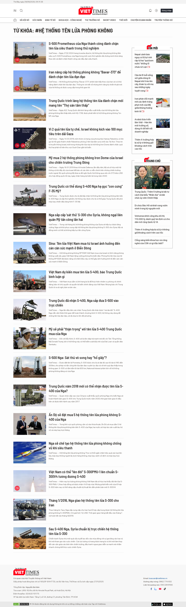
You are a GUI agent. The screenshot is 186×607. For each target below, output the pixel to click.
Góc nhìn (37, 20)
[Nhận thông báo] (150, 10)
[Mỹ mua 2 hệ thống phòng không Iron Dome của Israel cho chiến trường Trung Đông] (29, 167)
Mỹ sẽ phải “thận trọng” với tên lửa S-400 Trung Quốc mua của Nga (85, 331)
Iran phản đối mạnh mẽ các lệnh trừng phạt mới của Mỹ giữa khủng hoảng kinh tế (144, 105)
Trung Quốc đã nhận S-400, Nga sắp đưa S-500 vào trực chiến (84, 302)
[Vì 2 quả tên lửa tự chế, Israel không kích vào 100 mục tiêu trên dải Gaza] (29, 138)
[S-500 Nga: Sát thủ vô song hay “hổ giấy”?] (29, 367)
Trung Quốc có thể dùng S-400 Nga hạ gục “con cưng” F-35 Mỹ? (86, 188)
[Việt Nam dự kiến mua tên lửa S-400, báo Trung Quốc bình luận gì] (29, 281)
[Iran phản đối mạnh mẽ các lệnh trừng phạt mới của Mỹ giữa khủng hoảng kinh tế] (163, 102)
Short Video (109, 20)
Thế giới (123, 20)
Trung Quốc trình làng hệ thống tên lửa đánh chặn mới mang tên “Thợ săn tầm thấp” (86, 102)
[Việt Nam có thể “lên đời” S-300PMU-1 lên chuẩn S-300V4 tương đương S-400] (29, 481)
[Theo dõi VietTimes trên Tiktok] (165, 589)
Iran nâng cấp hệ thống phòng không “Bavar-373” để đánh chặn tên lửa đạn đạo (85, 74)
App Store (156, 604)
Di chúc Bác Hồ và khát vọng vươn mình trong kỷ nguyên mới (151, 207)
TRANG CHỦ (153, 161)
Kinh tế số (50, 20)
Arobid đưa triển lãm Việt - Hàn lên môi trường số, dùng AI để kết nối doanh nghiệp (143, 125)
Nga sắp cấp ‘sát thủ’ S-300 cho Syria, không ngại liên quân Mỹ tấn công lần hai (86, 217)
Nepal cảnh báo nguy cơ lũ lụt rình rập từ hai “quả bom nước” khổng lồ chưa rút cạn (144, 60)
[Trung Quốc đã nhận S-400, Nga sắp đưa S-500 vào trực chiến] (29, 310)
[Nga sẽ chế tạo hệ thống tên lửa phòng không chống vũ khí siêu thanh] (29, 452)
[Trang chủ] (15, 20)
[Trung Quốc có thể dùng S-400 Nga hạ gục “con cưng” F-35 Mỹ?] (29, 195)
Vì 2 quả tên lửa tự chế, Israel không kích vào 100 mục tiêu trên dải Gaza (85, 131)
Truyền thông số (163, 20)
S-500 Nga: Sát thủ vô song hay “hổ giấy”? (78, 357)
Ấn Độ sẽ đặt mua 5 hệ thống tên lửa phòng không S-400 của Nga (85, 417)
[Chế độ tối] (156, 10)
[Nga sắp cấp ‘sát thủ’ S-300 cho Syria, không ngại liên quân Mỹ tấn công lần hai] (29, 224)
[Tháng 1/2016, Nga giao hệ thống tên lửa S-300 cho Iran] (29, 510)
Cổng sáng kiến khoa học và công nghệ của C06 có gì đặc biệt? (151, 241)
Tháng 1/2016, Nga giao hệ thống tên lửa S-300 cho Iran (84, 502)
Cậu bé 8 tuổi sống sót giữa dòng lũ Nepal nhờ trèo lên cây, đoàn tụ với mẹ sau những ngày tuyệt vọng (144, 83)
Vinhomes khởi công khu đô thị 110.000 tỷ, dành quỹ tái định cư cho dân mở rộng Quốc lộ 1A (152, 219)
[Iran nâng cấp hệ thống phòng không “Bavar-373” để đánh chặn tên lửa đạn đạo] (29, 81)
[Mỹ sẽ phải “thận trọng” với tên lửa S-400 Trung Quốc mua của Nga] (29, 338)
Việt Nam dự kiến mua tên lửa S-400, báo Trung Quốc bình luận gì (85, 274)
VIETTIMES (93, 10)
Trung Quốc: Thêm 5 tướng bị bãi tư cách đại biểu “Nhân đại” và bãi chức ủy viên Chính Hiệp (152, 195)
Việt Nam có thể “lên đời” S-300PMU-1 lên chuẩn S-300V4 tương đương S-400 (83, 474)
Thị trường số (92, 20)
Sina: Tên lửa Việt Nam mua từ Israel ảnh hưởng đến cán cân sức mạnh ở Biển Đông (84, 245)
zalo (156, 589)
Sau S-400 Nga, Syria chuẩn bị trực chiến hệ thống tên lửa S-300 (83, 531)
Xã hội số (24, 20)
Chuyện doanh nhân (141, 20)
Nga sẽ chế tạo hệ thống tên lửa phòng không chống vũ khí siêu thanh (85, 445)
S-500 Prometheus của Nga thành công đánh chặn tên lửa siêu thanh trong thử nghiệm (83, 45)
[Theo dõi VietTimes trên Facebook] (151, 589)
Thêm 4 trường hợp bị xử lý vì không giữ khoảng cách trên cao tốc (144, 144)
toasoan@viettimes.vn (157, 578)
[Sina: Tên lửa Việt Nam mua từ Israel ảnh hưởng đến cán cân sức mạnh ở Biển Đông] (29, 253)
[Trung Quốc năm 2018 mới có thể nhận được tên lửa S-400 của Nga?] (29, 395)
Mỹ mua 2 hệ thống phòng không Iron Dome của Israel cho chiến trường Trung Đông (86, 160)
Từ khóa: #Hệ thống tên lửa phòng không (63, 30)
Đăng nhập (167, 10)
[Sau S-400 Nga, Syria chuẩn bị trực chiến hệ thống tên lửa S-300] (29, 538)
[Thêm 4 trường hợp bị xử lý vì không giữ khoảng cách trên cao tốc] (163, 143)
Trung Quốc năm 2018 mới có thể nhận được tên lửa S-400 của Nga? (86, 388)
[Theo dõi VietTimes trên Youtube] (160, 589)
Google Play (168, 604)
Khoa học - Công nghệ (70, 20)
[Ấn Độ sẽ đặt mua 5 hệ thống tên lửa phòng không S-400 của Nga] (29, 424)
